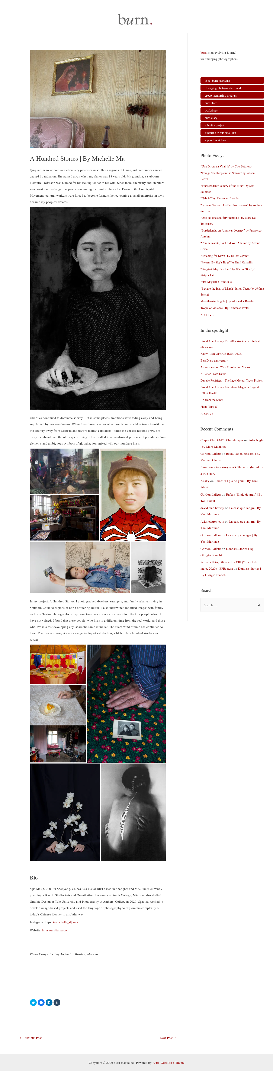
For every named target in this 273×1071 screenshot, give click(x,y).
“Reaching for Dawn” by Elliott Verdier (224, 256)
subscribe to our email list (220, 133)
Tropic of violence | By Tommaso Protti (224, 308)
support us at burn (216, 140)
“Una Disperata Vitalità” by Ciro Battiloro (225, 166)
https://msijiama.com (55, 930)
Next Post (168, 1037)
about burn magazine (217, 81)
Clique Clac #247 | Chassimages (221, 440)
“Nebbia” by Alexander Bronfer (219, 198)
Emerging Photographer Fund (223, 88)
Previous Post (31, 1037)
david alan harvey (212, 508)
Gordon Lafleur (210, 453)
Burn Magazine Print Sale (216, 282)
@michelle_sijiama (65, 922)
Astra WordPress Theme (168, 1062)
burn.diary (211, 118)
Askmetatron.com (212, 521)
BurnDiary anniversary (214, 360)
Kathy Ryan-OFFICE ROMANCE (221, 354)
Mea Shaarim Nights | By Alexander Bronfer (227, 301)
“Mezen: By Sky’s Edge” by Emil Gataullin (226, 262)
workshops (211, 110)
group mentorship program (221, 95)
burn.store (211, 103)
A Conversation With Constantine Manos (225, 367)
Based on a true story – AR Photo (222, 467)
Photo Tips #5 (209, 407)
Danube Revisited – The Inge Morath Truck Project (231, 380)
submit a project (214, 125)
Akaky (204, 481)
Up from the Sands (211, 400)
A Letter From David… (214, 374)
